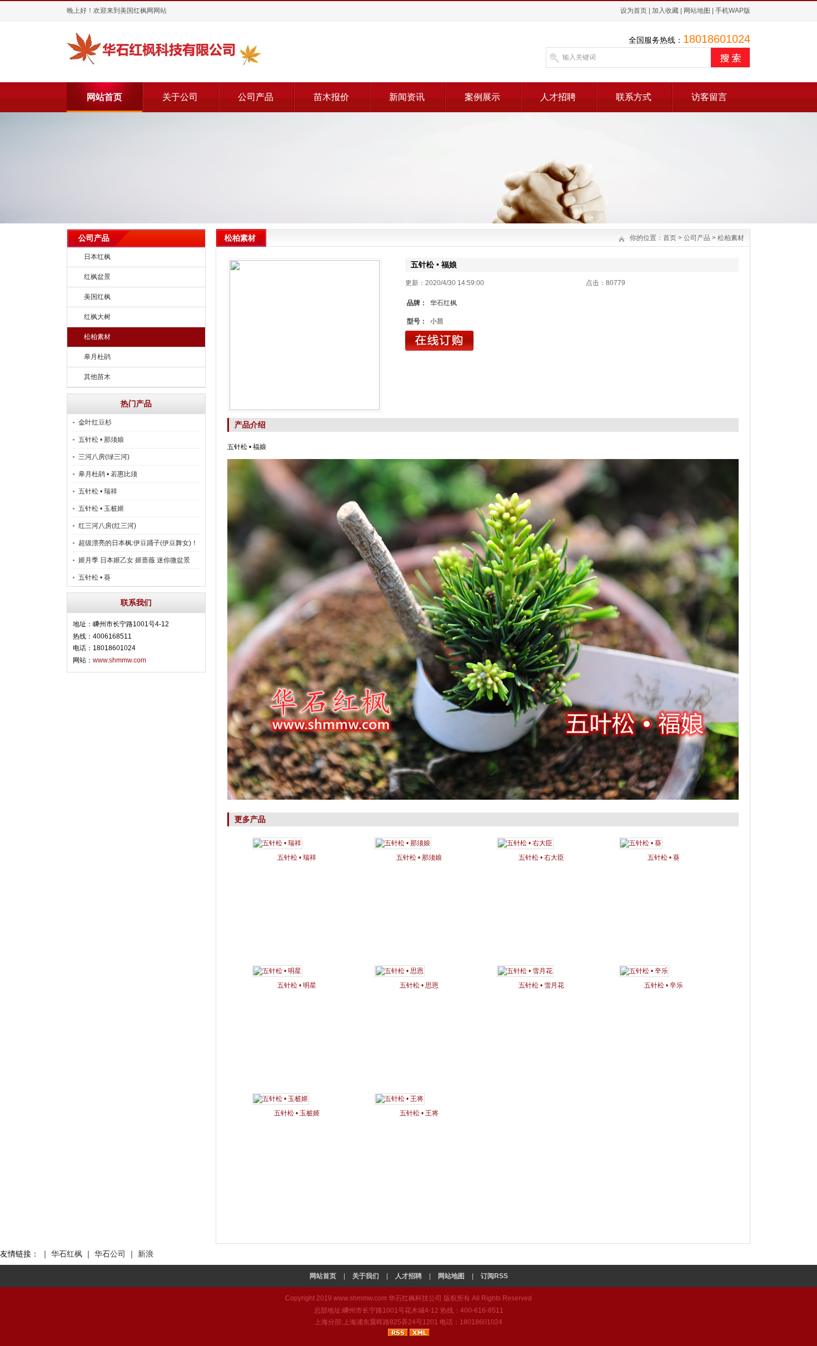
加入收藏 (665, 10)
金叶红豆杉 (95, 422)
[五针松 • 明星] (277, 971)
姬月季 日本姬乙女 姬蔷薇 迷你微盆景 (134, 560)
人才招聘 (558, 97)
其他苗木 (97, 377)
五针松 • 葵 (94, 577)
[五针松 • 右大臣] (525, 843)
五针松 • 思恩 (419, 985)
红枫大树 (97, 317)
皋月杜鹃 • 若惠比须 (107, 474)
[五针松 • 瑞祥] (277, 843)
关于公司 (180, 97)
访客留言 (709, 97)
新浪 (145, 1253)
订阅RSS (494, 1276)
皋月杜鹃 (97, 357)
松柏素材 (97, 337)
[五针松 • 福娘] (304, 335)
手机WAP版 (732, 10)
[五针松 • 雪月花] (525, 971)
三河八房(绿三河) (103, 457)
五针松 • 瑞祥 (97, 491)
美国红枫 (97, 297)
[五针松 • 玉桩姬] (280, 1099)
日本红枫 (97, 257)
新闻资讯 (407, 97)
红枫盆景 (97, 277)
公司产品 (255, 97)
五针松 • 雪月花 (541, 985)
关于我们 (365, 1276)
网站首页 (104, 97)
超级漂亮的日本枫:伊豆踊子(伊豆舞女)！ (138, 543)
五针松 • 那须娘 (101, 439)
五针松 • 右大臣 (541, 857)
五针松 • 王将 (419, 1113)
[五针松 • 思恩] (400, 971)
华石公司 (110, 1253)
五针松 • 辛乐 (663, 985)
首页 (669, 238)
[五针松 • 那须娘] (403, 843)
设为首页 (633, 10)
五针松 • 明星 (296, 985)
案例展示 (482, 97)
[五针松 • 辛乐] (644, 971)
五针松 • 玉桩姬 (101, 508)
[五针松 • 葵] (640, 843)
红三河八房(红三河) (107, 526)
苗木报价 (331, 97)
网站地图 (697, 10)
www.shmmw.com (119, 660)
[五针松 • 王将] (400, 1099)
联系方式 (633, 97)
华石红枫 (66, 1253)
